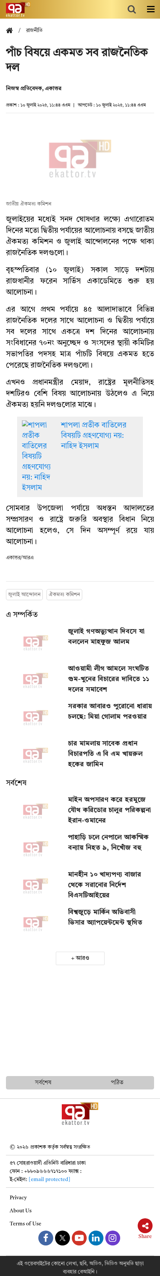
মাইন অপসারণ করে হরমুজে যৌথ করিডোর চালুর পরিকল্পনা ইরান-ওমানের (109, 810)
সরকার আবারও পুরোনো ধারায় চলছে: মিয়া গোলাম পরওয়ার (110, 711)
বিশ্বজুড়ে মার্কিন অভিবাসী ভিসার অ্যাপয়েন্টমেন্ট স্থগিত (105, 917)
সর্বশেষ (16, 783)
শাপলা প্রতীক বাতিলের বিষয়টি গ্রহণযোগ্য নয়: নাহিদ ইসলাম (94, 436)
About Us (21, 1210)
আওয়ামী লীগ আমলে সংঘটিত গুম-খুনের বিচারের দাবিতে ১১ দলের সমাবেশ (109, 679)
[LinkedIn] (96, 1238)
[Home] (12, 31)
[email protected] (49, 1179)
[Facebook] (45, 1238)
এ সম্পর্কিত (22, 615)
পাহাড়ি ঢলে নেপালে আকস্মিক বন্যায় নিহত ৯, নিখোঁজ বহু (108, 842)
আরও (82, 958)
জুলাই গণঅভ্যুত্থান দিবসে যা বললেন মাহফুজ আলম (106, 636)
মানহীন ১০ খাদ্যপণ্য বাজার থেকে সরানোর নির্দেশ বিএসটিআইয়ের (104, 885)
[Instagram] (112, 1238)
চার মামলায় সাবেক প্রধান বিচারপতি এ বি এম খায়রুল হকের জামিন (105, 754)
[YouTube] (79, 1238)
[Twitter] (62, 1238)
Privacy (18, 1197)
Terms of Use (25, 1223)
